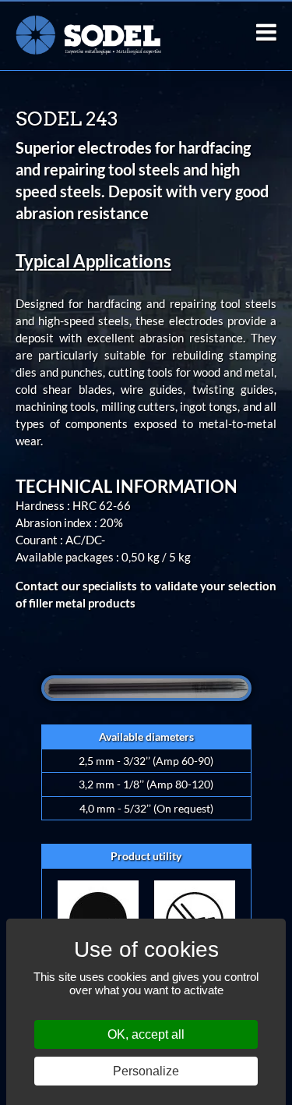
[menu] (266, 32)
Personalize (146, 1071)
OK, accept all (146, 1034)
